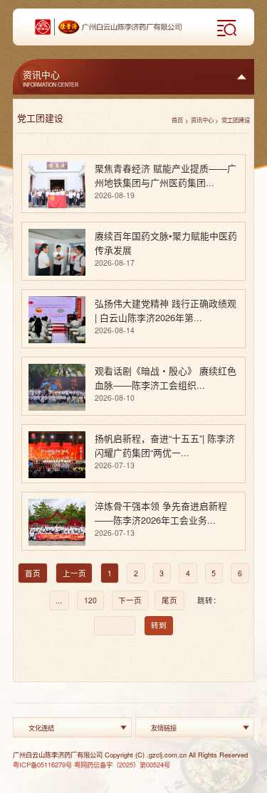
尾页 (169, 600)
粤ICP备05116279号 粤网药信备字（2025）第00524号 (91, 765)
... (59, 600)
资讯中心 (202, 120)
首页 (177, 120)
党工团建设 (235, 120)
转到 (159, 625)
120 (90, 600)
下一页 (130, 600)
